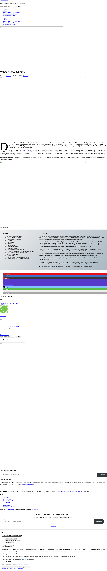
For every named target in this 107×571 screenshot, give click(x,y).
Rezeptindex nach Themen (10, 14)
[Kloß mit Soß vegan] (4, 326)
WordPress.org (7, 502)
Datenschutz (6, 505)
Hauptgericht (3, 303)
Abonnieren (102, 474)
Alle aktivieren (5, 567)
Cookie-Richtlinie (23, 564)
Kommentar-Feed (8, 500)
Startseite (5, 9)
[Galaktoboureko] (13, 335)
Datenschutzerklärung (27, 484)
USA (11, 303)
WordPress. (11, 509)
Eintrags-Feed (7, 499)
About (5, 11)
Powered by (12, 568)
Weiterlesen (53, 526)
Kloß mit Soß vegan (14, 326)
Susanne (8, 76)
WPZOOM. (35, 509)
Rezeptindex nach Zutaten (10, 15)
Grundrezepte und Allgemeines (11, 12)
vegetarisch (16, 303)
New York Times (25, 150)
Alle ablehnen (14, 567)
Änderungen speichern (24, 567)
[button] (6, 274)
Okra (8, 303)
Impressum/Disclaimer (9, 506)
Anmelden (6, 497)
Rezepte (25, 76)
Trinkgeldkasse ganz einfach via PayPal (70, 491)
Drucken (2, 304)
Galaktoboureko (4, 335)
